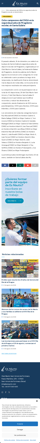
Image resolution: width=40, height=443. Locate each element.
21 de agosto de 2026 (9, 285)
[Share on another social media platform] (35, 165)
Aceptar (20, 424)
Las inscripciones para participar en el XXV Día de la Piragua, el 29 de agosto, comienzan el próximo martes (20, 343)
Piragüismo (7, 16)
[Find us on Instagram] (2, 392)
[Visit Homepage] (20, 3)
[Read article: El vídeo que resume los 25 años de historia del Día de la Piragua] (20, 268)
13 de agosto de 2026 (9, 349)
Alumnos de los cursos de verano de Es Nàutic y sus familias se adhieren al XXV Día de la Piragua (20, 311)
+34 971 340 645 (11, 387)
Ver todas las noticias (9, 353)
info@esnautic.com (9, 384)
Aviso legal (33, 440)
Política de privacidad (22, 440)
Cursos (34, 290)
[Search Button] (37, 3)
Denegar (20, 430)
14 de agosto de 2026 (9, 317)
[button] (37, 401)
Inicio (3, 10)
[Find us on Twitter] (9, 392)
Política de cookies (9, 440)
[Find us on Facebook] (5, 392)
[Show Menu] (2, 3)
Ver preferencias (20, 435)
